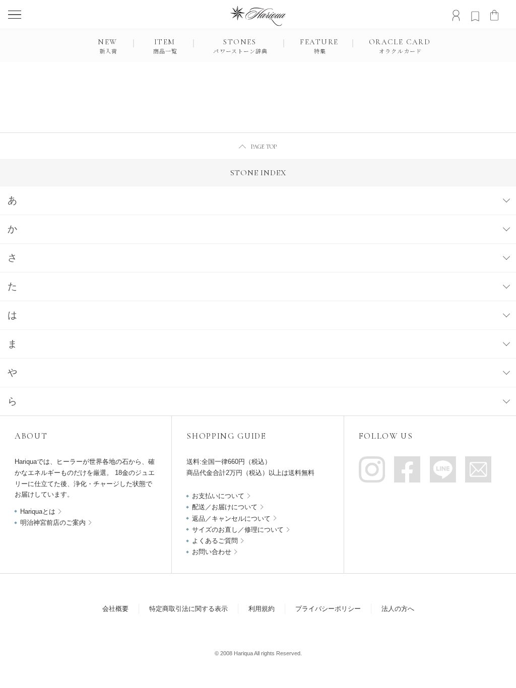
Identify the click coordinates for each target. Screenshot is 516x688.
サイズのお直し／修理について (238, 529)
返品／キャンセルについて (231, 518)
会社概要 (115, 608)
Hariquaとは (37, 511)
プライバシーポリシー (328, 608)
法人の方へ (397, 608)
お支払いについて (218, 496)
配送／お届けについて (224, 507)
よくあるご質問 (215, 540)
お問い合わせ (211, 552)
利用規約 (261, 608)
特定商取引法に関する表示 (188, 608)
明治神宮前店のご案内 (53, 522)
